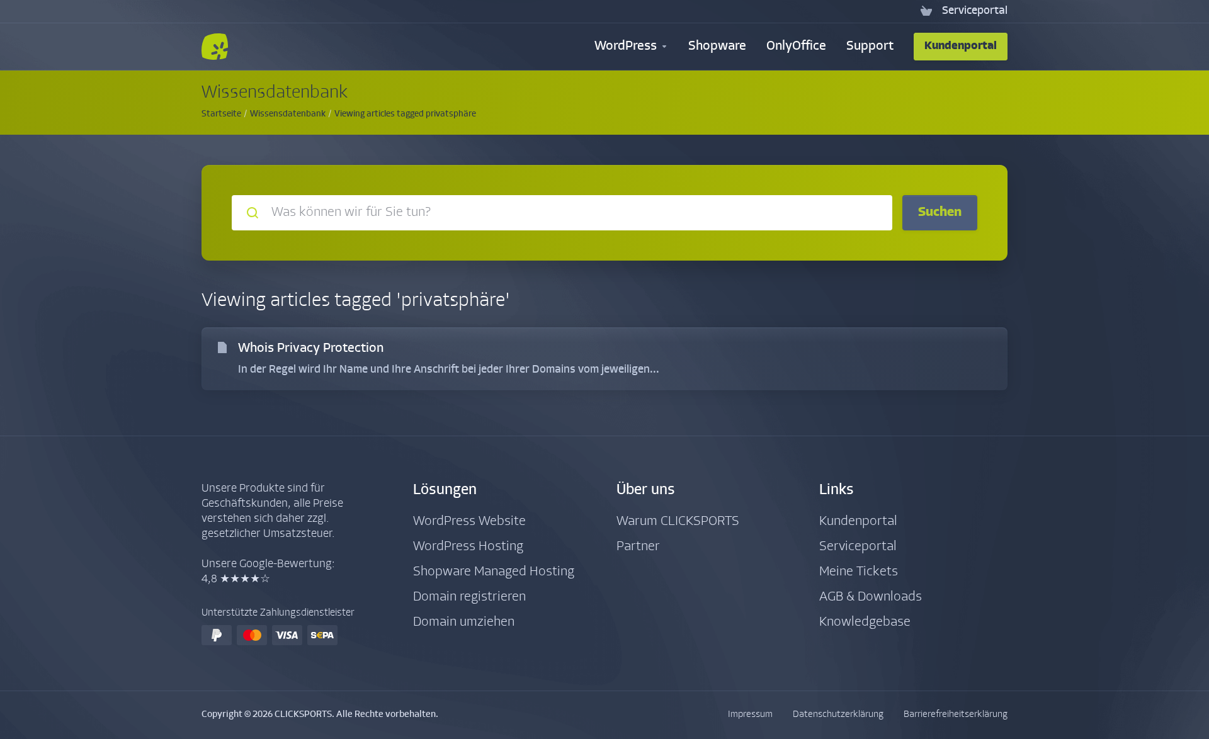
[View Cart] (926, 11)
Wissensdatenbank (288, 114)
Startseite (221, 114)
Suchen (940, 212)
